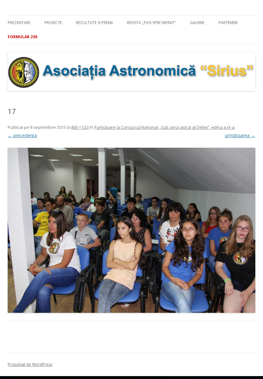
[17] (131, 230)
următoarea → (240, 135)
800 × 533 (80, 127)
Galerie (197, 22)
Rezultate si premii (94, 22)
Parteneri (228, 22)
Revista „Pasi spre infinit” (151, 22)
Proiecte (53, 22)
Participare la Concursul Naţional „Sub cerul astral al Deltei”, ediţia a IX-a (164, 127)
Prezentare (19, 22)
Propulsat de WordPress (30, 364)
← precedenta (22, 135)
